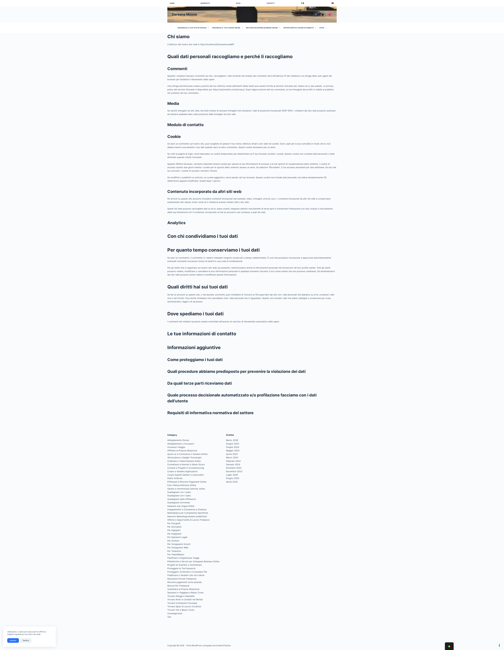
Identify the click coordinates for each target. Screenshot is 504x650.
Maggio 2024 (232, 450)
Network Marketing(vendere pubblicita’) (187, 516)
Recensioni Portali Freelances (181, 578)
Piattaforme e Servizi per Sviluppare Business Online (193, 561)
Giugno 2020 (232, 478)
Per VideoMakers (175, 554)
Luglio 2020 (232, 474)
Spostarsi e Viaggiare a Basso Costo (185, 592)
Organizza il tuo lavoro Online (226, 28)
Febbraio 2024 (233, 461)
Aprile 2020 (232, 481)
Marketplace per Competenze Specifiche (187, 513)
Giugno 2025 (232, 443)
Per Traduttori (174, 551)
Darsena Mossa (184, 14)
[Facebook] (315, 14)
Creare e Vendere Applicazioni (182, 471)
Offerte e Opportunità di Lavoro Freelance (188, 520)
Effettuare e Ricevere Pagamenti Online (186, 481)
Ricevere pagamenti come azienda (184, 582)
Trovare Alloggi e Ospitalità (181, 596)
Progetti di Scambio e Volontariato (184, 565)
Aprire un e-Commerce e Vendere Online (187, 454)
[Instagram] (329, 14)
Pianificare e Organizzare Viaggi (183, 558)
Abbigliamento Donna (178, 440)
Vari (169, 616)
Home (172, 3)
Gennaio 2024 (233, 464)
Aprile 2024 (232, 454)
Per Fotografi (173, 523)
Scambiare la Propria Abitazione (183, 589)
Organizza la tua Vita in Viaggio (192, 28)
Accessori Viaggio (176, 447)
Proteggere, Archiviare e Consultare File (187, 571)
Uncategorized (174, 613)
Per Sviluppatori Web (177, 547)
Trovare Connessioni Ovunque (182, 603)
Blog (238, 3)
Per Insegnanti (174, 533)
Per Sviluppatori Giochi (178, 544)
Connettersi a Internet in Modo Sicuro (186, 464)
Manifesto (205, 3)
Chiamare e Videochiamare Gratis (184, 461)
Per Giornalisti (174, 526)
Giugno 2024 (232, 447)
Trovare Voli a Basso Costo (180, 610)
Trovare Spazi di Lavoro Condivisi (184, 606)
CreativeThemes (223, 645)
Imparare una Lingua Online (180, 506)
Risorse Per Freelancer (178, 585)
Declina (26, 640)
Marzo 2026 (232, 440)
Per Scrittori (173, 540)
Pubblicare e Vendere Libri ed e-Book (185, 575)
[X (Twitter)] (322, 14)
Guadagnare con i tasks (179, 492)
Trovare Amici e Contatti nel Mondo (185, 599)
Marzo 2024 (232, 457)
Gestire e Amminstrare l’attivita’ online (186, 488)
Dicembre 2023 (234, 468)
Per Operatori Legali (177, 537)
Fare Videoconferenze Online (181, 485)
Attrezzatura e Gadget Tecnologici (184, 457)
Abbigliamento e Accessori (180, 443)
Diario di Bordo (174, 478)
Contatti (271, 3)
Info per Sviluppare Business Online (262, 28)
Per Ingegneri (173, 530)
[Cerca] (310, 15)
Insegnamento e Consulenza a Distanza (186, 509)
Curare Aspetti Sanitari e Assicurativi (185, 474)
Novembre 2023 (234, 471)
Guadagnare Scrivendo (178, 502)
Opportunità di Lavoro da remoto (298, 28)
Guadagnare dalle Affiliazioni (181, 499)
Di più (321, 28)
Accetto (13, 640)
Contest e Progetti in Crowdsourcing (185, 468)
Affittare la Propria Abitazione (182, 450)
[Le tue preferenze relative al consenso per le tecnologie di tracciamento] (499, 645)
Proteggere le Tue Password (181, 568)
